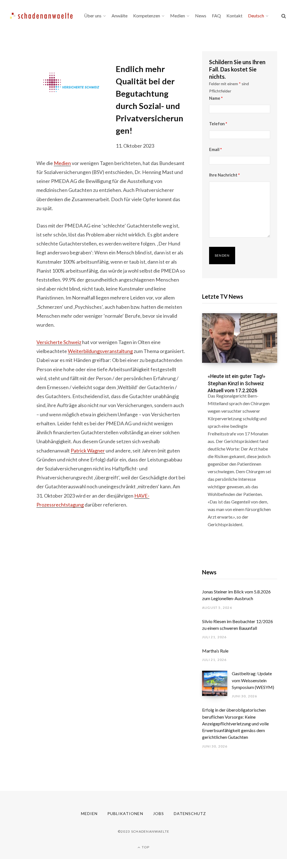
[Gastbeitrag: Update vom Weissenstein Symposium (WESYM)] (217, 685)
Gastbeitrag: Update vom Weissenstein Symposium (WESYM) (253, 680)
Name (216, 98)
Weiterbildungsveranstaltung (100, 351)
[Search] (283, 15)
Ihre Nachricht (224, 174)
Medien (62, 163)
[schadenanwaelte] (41, 15)
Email (215, 149)
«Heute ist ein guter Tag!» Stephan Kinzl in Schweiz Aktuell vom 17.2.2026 (236, 383)
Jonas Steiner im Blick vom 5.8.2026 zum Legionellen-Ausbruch (236, 595)
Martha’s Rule (215, 650)
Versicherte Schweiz (58, 342)
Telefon (218, 123)
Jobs (158, 813)
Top (145, 847)
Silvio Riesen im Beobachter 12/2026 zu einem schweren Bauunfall (237, 625)
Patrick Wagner (88, 450)
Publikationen (125, 813)
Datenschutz (190, 813)
